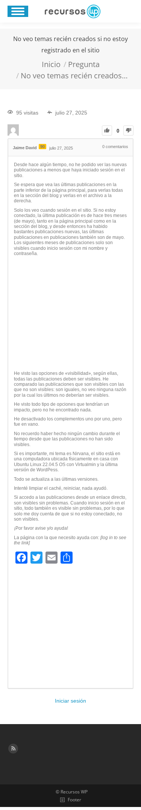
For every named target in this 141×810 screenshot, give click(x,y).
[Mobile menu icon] (18, 11)
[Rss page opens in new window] (13, 748)
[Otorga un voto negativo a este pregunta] (128, 130)
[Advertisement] (70, 314)
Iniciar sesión (70, 701)
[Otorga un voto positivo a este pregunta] (107, 130)
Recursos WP (74, 792)
